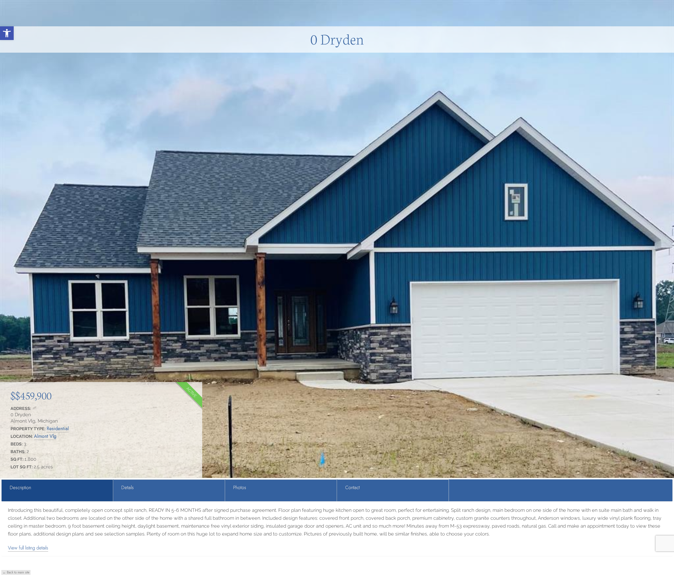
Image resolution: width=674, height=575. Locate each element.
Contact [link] (352, 487)
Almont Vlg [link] (45, 436)
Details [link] (127, 487)
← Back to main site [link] (16, 572)
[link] (7, 33)
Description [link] (20, 487)
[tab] (57, 490)
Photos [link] (239, 487)
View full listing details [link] (28, 547)
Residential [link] (58, 428)
